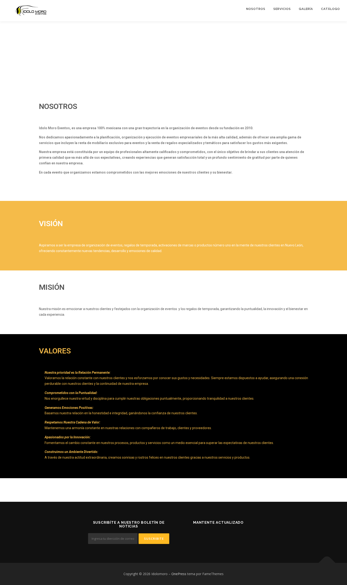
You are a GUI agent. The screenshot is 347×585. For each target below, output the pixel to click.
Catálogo (330, 9)
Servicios (282, 9)
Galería (306, 9)
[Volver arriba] (327, 563)
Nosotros (255, 9)
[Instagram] (235, 535)
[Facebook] (212, 535)
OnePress (178, 574)
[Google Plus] (224, 535)
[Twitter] (201, 535)
